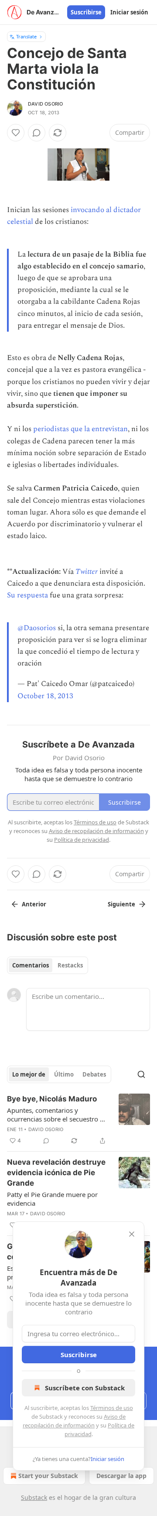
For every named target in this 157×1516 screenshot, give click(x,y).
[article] (78, 1120)
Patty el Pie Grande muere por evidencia (52, 1198)
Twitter (86, 571)
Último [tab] (64, 1074)
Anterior (34, 904)
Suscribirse (86, 12)
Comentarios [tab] (30, 965)
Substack (34, 1497)
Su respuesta (27, 595)
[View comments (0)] (36, 132)
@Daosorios (36, 628)
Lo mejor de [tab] (28, 1074)
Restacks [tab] (70, 965)
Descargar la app (121, 1475)
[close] (132, 1234)
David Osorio (45, 104)
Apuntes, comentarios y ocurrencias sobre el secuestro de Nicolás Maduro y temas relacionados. (57, 1114)
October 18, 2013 (45, 696)
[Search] (141, 1074)
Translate (26, 36)
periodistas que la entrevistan (80, 429)
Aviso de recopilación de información (96, 831)
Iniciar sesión (129, 12)
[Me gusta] (15, 132)
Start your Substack (48, 1475)
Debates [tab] (94, 1074)
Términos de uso (111, 1408)
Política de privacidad (81, 840)
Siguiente (121, 904)
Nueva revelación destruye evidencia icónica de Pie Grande (56, 1172)
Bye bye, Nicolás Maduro (52, 1098)
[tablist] (47, 965)
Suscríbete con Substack (85, 1387)
